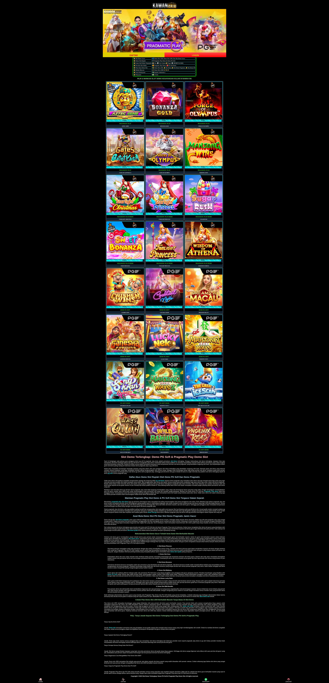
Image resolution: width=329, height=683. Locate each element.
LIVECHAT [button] (288, 682)
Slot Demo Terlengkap (149, 676)
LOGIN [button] (195, 55)
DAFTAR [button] (134, 55)
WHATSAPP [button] (205, 682)
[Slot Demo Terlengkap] (164, 7)
